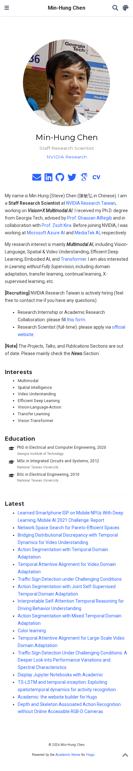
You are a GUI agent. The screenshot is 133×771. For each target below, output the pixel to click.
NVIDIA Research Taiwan (91, 203)
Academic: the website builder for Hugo (57, 697)
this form (76, 319)
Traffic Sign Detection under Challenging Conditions (70, 579)
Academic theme (68, 755)
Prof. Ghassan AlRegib (89, 218)
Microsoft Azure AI (46, 232)
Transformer (73, 259)
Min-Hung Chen (66, 8)
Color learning (32, 630)
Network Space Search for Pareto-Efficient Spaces (68, 527)
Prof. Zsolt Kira (56, 225)
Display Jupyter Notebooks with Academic (60, 674)
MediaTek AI (87, 232)
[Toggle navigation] (7, 8)
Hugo (90, 755)
